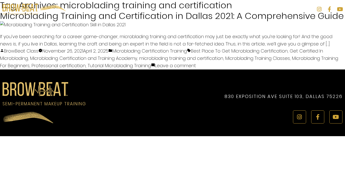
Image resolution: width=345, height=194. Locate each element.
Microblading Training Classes (257, 58)
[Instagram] (319, 9)
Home (116, 9)
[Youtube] (339, 9)
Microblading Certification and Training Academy (83, 58)
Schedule (152, 9)
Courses (130, 9)
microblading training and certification (181, 58)
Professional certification (59, 65)
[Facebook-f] (329, 9)
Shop (285, 9)
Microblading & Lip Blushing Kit (203, 9)
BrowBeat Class (21, 51)
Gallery (169, 9)
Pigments (237, 9)
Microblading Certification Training (149, 51)
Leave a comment (175, 65)
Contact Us (301, 9)
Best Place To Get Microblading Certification (239, 51)
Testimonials (268, 9)
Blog (251, 9)
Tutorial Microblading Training (119, 65)
